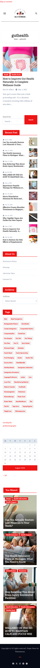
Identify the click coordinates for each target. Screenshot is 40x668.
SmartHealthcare (21, 401)
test (31, 401)
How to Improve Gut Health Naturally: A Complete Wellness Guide (18, 82)
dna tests (7, 343)
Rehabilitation (11, 571)
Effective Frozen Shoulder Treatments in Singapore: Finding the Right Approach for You (14, 210)
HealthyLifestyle (9, 367)
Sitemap (6, 267)
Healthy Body (16, 74)
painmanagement (9, 392)
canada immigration (10, 328)
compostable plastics (26, 328)
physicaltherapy (9, 396)
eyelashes (21, 348)
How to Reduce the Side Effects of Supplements (13, 241)
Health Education (12, 607)
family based (8, 353)
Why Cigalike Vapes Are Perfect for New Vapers (13, 219)
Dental (8, 499)
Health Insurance (12, 535)
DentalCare (21, 333)
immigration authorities (25, 367)
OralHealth (22, 387)
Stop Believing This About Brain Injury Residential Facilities (14, 166)
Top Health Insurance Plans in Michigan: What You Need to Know (13, 155)
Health (6, 74)
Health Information (20, 499)
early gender (26, 343)
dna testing (28, 338)
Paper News (31, 648)
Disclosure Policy (10, 261)
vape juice (16, 406)
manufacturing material (21, 382)
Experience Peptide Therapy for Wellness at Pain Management (13, 187)
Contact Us (7, 279)
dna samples (8, 338)
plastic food (21, 396)
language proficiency (10, 377)
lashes (23, 377)
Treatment (22, 571)
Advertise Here (9, 273)
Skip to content (6, 1)
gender (20, 358)
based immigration (16, 319)
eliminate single (9, 348)
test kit (6, 406)
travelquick (7, 422)
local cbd (7, 382)
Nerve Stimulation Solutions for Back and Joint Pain (12, 198)
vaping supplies (27, 406)
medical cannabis (9, 387)
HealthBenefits (20, 362)
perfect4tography (9, 426)
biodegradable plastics (11, 324)
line (30, 377)
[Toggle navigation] (5, 13)
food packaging (9, 358)
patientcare (21, 392)
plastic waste (8, 401)
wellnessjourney (20, 411)
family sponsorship (22, 353)
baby (5, 319)
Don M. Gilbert (8, 89)
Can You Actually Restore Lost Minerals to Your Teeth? (13, 144)
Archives (6, 296)
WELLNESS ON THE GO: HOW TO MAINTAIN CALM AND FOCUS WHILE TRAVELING (14, 178)
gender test (29, 358)
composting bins (9, 333)
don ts (16, 343)
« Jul (5, 475)
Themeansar (20, 651)
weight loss (7, 411)
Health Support (11, 502)
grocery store (8, 362)
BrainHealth (25, 324)
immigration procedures (11, 372)
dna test (18, 338)
